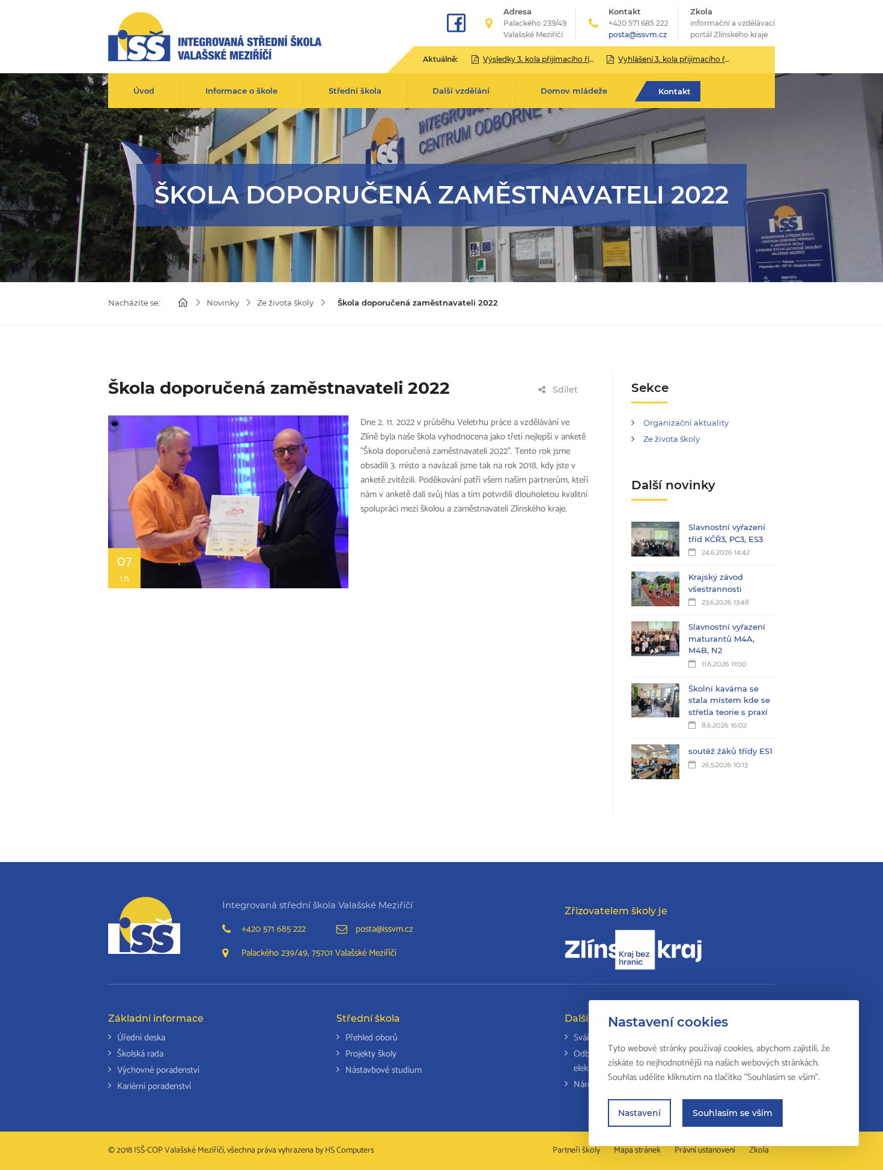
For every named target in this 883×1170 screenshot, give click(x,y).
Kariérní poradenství (154, 1086)
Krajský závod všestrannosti (715, 583)
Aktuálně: (440, 59)
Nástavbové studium (383, 1070)
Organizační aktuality (686, 422)
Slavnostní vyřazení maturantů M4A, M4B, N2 (726, 638)
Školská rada (140, 1053)
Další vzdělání (461, 90)
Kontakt (674, 91)
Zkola (732, 23)
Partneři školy (576, 1150)
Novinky (223, 302)
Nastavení (639, 1113)
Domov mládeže (574, 90)
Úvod (143, 90)
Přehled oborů (371, 1037)
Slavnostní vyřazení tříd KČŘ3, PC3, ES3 (726, 533)
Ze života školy (285, 302)
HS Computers (349, 1150)
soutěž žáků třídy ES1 (730, 751)
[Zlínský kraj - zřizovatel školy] (633, 949)
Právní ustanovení (705, 1150)
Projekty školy (370, 1053)
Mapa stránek (637, 1150)
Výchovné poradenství (158, 1070)
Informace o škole (241, 90)
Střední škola (355, 90)
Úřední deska (141, 1037)
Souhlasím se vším (732, 1113)
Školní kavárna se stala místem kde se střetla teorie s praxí (729, 700)
